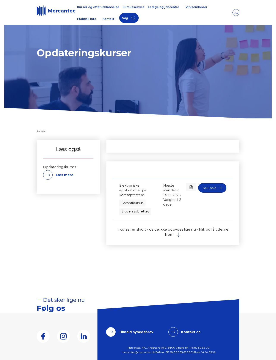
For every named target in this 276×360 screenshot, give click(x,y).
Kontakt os (191, 332)
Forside (41, 131)
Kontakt (108, 18)
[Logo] (56, 11)
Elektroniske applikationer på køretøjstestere (132, 190)
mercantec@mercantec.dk (138, 352)
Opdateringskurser (59, 167)
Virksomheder (196, 7)
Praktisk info (86, 18)
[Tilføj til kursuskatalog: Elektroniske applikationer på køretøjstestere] (191, 187)
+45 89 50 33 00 (199, 347)
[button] (212, 188)
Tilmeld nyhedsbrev (136, 332)
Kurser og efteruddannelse (98, 7)
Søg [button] (125, 18)
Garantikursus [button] (132, 203)
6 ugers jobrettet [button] (135, 211)
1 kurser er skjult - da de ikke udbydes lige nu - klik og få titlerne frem (173, 231)
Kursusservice (133, 7)
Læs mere (64, 175)
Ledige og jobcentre (163, 7)
